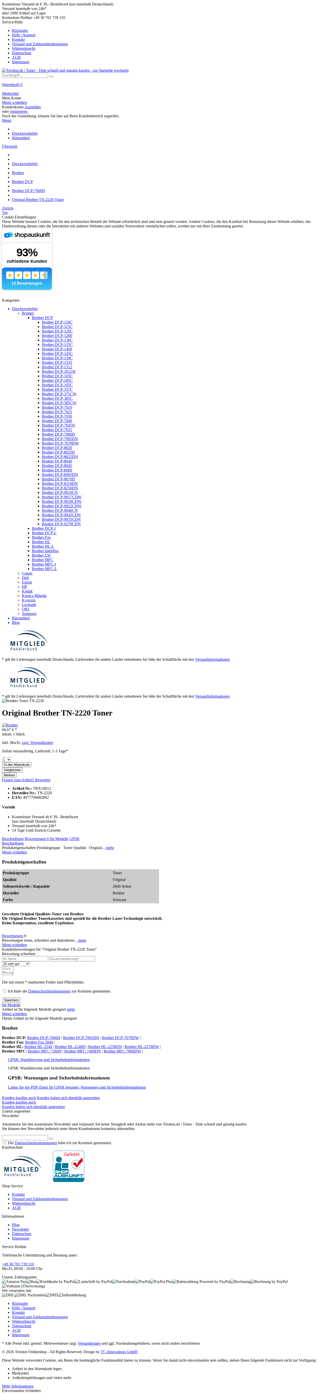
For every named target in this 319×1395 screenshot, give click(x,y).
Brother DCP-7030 (57, 416)
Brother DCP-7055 (57, 430)
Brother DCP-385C (57, 398)
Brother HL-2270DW (142, 1047)
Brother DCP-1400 (57, 349)
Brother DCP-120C (57, 331)
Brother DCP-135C (57, 344)
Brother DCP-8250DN (60, 488)
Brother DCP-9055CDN (61, 519)
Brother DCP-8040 (57, 461)
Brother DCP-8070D (58, 479)
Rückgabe (20, 30)
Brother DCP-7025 (57, 412)
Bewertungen (37, 839)
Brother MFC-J (44, 564)
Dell (25, 578)
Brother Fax (41, 537)
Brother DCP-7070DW (60, 443)
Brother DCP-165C (57, 376)
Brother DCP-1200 (57, 335)
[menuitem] (159, 42)
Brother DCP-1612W (59, 371)
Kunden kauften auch (19, 1098)
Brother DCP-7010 (57, 407)
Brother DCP (42, 318)
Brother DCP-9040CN (60, 510)
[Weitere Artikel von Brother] (10, 725)
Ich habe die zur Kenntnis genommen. (59, 991)
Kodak (27, 591)
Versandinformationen (212, 659)
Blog (16, 622)
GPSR (74, 839)
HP (24, 587)
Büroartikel (21, 618)
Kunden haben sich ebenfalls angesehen (68, 1098)
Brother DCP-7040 (57, 421)
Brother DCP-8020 (57, 448)
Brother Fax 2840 (39, 1042)
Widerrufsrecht (23, 48)
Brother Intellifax (45, 551)
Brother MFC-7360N (45, 1051)
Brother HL (41, 542)
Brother (28, 313)
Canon (27, 573)
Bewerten (42, 780)
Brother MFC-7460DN (82, 1051)
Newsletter (20, 1229)
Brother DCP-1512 (57, 367)
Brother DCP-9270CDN (61, 524)
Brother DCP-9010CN (60, 492)
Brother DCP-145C (57, 353)
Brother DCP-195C (57, 385)
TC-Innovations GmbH (119, 1352)
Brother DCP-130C (57, 340)
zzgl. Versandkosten (37, 742)
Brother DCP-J (44, 528)
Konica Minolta (34, 596)
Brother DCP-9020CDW (61, 501)
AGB (16, 57)
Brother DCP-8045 (57, 466)
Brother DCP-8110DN (60, 483)
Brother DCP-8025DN (60, 457)
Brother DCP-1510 (57, 362)
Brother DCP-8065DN (60, 474)
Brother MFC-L (44, 569)
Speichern (11, 1000)
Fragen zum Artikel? (18, 780)
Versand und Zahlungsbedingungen (40, 44)
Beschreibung (13, 839)
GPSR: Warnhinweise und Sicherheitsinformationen (49, 1060)
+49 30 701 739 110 (18, 1264)
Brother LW (41, 555)
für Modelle (59, 839)
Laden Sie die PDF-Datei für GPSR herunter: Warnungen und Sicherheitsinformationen (77, 1087)
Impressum (20, 62)
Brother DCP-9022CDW (61, 506)
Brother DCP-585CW (59, 403)
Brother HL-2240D (70, 1047)
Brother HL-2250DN (105, 1047)
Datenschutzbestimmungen (49, 991)
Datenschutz (21, 53)
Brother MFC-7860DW (122, 1051)
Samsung (29, 613)
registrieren (18, 111)
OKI (25, 609)
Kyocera (28, 600)
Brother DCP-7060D (58, 434)
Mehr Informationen (18, 1386)
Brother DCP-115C (57, 327)
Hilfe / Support (23, 35)
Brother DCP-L (44, 533)
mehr (109, 848)
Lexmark (29, 604)
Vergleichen (12, 770)
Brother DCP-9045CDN (61, 515)
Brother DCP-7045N (58, 425)
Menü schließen (14, 102)
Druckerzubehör (25, 309)
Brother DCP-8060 (57, 470)
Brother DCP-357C (57, 389)
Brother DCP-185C (57, 380)
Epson (27, 582)
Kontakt (18, 39)
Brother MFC (42, 560)
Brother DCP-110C (57, 322)
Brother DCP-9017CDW (61, 497)
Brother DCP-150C (57, 358)
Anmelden (32, 107)
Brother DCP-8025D (58, 452)
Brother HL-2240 (38, 1047)
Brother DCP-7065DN (60, 439)
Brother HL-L (43, 546)
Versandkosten (89, 1343)
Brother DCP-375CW (59, 394)
